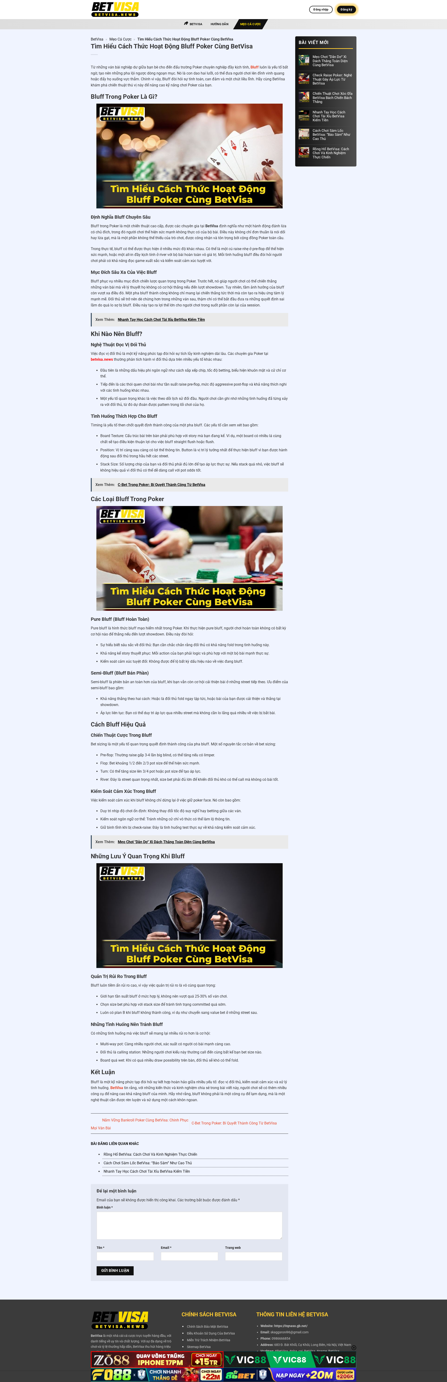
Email (166, 1248)
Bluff (255, 67)
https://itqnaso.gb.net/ (291, 1326)
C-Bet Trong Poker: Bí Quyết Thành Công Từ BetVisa (235, 1123)
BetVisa (196, 24)
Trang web (233, 1248)
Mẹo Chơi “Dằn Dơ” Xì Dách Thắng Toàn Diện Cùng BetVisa (329, 61)
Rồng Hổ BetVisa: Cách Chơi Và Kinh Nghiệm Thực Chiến (150, 1154)
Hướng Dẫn (219, 24)
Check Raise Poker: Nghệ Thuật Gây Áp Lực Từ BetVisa (332, 79)
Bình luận (105, 1207)
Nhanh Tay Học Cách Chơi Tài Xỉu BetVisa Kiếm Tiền (147, 1171)
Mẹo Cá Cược (250, 24)
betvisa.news (102, 359)
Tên (100, 1248)
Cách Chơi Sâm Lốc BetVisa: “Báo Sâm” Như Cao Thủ (148, 1163)
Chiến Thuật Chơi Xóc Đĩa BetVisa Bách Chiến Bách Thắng (332, 98)
